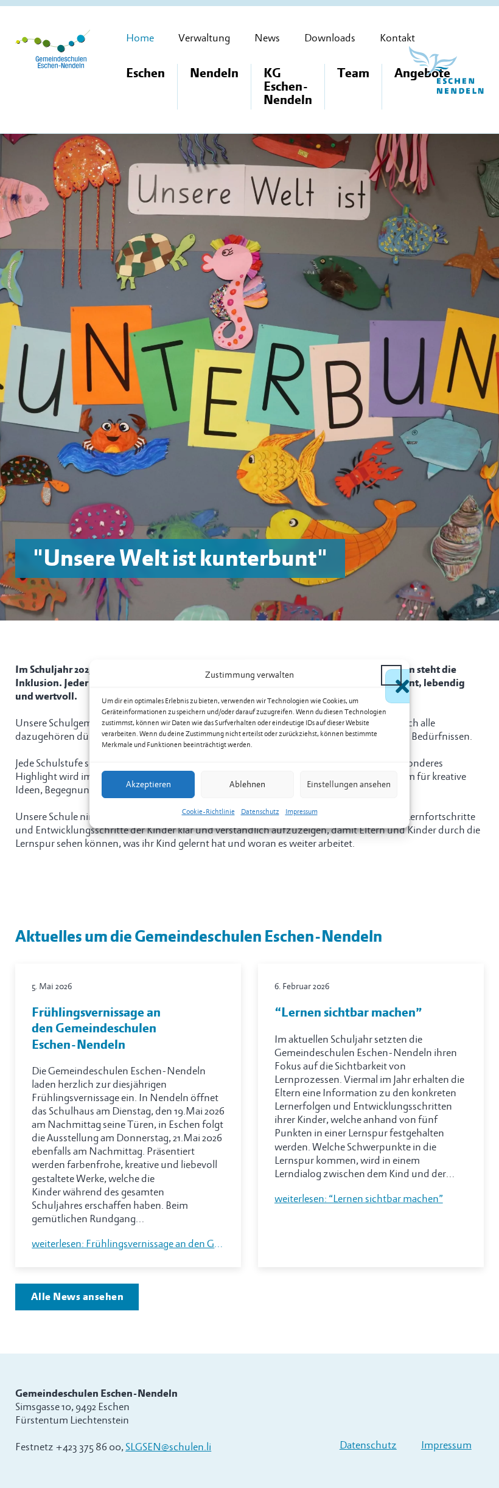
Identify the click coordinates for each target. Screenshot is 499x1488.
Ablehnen (247, 784)
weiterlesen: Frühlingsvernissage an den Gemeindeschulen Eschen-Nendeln (128, 1243)
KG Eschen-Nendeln (287, 87)
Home (140, 38)
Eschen (145, 73)
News (267, 38)
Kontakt (397, 38)
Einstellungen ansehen (349, 784)
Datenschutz (260, 812)
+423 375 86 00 (88, 1447)
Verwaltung (204, 38)
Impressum (301, 812)
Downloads (329, 38)
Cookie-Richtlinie (208, 812)
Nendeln (214, 73)
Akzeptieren (148, 784)
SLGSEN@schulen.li (168, 1447)
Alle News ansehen (77, 1296)
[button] (391, 675)
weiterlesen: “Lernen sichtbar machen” (358, 1198)
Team (353, 73)
